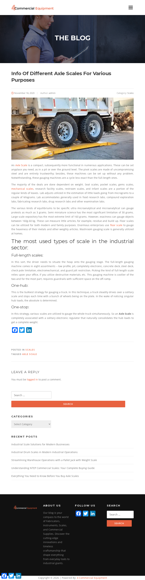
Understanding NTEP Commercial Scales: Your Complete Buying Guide (53, 468)
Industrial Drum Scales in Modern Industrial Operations (44, 452)
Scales (130, 93)
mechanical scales (22, 188)
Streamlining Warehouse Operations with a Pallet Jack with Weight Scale (54, 460)
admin (52, 93)
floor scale (116, 225)
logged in (32, 379)
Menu (130, 7)
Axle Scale (21, 165)
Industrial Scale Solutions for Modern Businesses (40, 444)
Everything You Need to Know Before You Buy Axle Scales (45, 476)
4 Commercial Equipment (91, 577)
